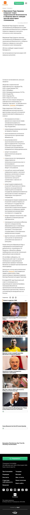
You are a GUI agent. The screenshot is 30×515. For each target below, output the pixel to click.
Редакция (6, 474)
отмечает (13, 105)
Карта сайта (19, 483)
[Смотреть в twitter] (19, 490)
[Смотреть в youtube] (15, 490)
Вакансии (6, 485)
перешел (11, 271)
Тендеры (18, 471)
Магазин (18, 474)
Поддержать (19, 3)
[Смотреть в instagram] (7, 490)
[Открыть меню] (26, 3)
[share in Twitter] (13, 297)
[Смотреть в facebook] (4, 490)
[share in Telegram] (16, 297)
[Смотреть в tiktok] (22, 490)
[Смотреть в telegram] (11, 490)
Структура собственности (8, 481)
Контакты (6, 477)
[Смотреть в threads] (26, 490)
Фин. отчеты (20, 477)
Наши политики (21, 480)
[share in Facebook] (10, 297)
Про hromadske (8, 471)
